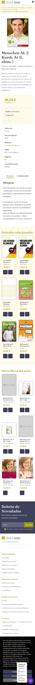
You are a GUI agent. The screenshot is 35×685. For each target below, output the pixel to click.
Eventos (4, 600)
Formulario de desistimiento (11, 587)
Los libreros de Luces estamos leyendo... (15, 608)
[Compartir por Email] (18, 119)
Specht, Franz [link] (8, 69)
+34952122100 (7, 626)
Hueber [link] (7, 131)
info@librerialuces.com (10, 629)
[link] (10, 272)
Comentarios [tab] (23, 176)
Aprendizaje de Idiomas (16, 8)
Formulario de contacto (10, 633)
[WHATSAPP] (28, 546)
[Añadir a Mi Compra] (5, 272)
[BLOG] (18, 546)
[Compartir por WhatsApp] (14, 119)
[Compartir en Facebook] (6, 119)
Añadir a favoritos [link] (12, 111)
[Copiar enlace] (22, 119)
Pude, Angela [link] (25, 66)
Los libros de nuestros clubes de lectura (15, 612)
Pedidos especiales (8, 583)
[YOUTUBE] (23, 546)
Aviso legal (5, 558)
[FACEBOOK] (3, 546)
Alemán (29, 8)
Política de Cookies (8, 569)
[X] (13, 546)
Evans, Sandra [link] (8, 66)
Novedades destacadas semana (12, 604)
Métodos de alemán (10, 9)
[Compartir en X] (10, 119)
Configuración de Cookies (10, 573)
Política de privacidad (9, 565)
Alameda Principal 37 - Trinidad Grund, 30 (17, 622)
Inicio (3, 8)
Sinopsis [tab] (10, 176)
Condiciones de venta (9, 561)
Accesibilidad (6, 590)
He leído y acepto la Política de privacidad (20, 529)
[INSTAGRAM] (8, 546)
